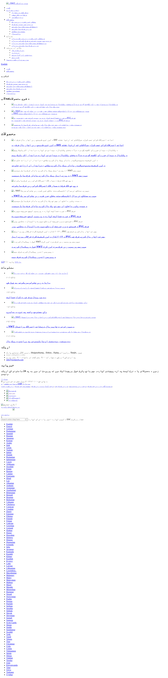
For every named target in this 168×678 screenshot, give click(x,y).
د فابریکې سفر (19, 15)
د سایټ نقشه (10, 384)
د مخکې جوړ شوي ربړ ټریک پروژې (28, 38)
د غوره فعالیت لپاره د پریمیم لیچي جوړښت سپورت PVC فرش (46, 216)
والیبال (16, 34)
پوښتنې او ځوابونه (22, 55)
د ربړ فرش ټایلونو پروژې (25, 45)
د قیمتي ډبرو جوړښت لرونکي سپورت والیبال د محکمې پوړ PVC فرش (50, 226)
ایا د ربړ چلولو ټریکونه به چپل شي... (28, 282)
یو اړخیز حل (18, 50)
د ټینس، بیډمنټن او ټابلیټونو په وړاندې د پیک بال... (38, 341)
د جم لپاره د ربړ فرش (43, 386)
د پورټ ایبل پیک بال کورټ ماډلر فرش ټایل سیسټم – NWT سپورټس (49, 175)
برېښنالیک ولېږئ (10, 407)
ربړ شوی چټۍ (7, 386)
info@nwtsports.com (14, 360)
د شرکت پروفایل (20, 12)
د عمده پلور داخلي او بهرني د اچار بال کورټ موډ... (39, 127)
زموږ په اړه (12, 10)
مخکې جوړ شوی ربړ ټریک (24, 22)
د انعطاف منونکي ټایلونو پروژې (29, 43)
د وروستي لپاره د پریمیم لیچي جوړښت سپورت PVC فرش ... (41, 120)
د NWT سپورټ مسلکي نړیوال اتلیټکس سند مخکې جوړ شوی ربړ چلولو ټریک (54, 195)
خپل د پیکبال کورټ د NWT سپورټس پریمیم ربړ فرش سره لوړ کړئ (49, 246)
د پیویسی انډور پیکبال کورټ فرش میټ (34, 257)
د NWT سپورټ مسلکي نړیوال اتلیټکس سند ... (34, 113)
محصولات (10, 19)
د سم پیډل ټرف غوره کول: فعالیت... (26, 297)
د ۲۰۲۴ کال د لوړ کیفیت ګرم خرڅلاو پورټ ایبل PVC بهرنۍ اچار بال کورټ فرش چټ (58, 236)
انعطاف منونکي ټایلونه (25, 26)
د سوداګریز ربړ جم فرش (100, 386)
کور (8, 8)
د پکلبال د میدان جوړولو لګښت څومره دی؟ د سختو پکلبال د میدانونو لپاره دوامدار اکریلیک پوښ (69, 155)
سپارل (4, 379)
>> (16, 262)
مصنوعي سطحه (18, 31)
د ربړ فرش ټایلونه (22, 29)
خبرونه (15, 57)
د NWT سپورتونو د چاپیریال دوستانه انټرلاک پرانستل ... (40, 326)
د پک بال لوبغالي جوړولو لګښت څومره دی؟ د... (35, 106)
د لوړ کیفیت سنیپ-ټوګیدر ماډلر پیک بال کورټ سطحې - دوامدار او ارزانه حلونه (58, 165)
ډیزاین (15, 52)
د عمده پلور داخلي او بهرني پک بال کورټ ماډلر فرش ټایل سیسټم (49, 206)
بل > (19, 262)
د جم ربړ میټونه (78, 386)
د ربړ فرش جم (61, 386)
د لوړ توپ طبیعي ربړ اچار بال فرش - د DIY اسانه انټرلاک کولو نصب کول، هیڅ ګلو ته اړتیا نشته (68, 145)
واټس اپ (5, 414)
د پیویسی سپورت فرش (22, 24)
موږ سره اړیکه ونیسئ (17, 60)
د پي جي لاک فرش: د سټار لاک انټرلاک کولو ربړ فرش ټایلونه (45, 185)
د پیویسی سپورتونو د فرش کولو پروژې (31, 41)
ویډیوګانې (17, 17)
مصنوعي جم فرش (22, 386)
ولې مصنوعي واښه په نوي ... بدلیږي (26, 312)
